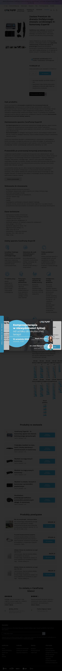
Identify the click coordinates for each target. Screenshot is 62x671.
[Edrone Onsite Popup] (31, 335)
